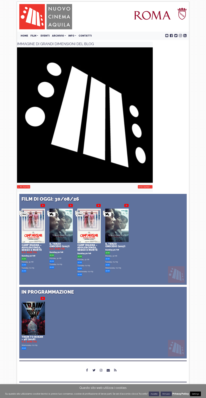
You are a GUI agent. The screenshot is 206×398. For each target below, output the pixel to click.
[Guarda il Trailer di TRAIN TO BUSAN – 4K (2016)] (43, 297)
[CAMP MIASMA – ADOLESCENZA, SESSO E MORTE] (33, 226)
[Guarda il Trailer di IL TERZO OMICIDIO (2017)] (70, 204)
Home (24, 35)
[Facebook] (89, 370)
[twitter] (175, 35)
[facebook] (170, 35)
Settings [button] (195, 394)
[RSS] (117, 370)
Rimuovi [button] (166, 394)
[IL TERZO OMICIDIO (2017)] (61, 226)
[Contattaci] (166, 35)
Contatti (85, 35)
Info (71, 35)
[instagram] (179, 35)
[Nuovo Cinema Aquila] (45, 16)
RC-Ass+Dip (25, 187)
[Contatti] (110, 370)
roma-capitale (144, 187)
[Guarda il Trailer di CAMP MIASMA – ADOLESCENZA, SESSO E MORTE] (43, 204)
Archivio (58, 35)
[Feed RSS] (184, 35)
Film (33, 35)
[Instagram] (103, 370)
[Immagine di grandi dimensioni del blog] (85, 115)
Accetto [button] (154, 394)
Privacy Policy (180, 393)
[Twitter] (95, 370)
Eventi (45, 35)
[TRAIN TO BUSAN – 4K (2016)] (33, 319)
